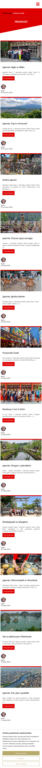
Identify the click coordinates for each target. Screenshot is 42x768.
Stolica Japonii (9, 179)
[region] (21, 749)
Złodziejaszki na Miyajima (15, 522)
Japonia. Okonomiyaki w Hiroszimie (19, 580)
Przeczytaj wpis (8, 78)
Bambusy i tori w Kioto (13, 409)
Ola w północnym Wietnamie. (17, 636)
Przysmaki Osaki (10, 352)
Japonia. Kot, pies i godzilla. (15, 693)
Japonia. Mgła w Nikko (13, 67)
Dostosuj (21, 758)
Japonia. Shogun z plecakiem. (16, 465)
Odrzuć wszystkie (21, 764)
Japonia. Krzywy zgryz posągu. (17, 238)
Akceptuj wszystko (21, 753)
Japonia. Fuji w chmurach (14, 123)
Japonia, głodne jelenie (13, 296)
